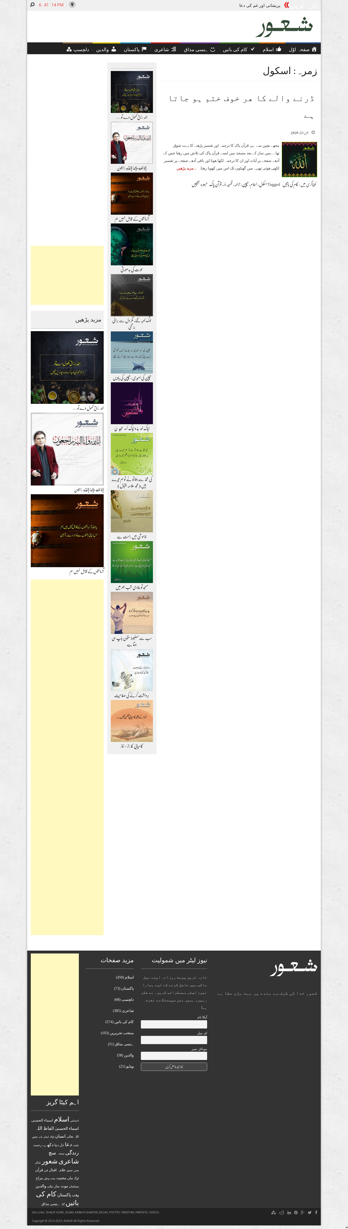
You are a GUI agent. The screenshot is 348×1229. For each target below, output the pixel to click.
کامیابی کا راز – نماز (132, 746)
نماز (57, 1186)
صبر (76, 1170)
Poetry (114, 1212)
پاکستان (64, 1195)
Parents (141, 1212)
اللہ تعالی (73, 1136)
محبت (61, 1178)
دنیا (56, 1145)
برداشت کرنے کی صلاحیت (131, 695)
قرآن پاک (215, 184)
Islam (69, 1212)
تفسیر (230, 184)
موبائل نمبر (199, 1049)
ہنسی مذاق (50, 1204)
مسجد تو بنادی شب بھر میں (132, 587)
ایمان (46, 1136)
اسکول (263, 184)
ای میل (202, 1033)
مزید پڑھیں (185, 168)
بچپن (245, 184)
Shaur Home (55, 1212)
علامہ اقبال (57, 1170)
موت (64, 1186)
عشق (70, 1170)
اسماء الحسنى (42, 1120)
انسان (60, 1136)
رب (44, 1145)
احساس (74, 1120)
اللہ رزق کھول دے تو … (88, 408)
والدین (41, 1186)
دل (62, 1145)
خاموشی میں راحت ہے (132, 537)
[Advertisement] (67, 275)
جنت (76, 1145)
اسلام (253, 184)
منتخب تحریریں (122, 1033)
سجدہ (60, 1153)
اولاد (52, 1136)
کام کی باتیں (290, 184)
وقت (75, 1195)
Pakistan (127, 1212)
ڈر (224, 184)
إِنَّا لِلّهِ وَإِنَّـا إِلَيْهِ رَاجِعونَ (89, 490)
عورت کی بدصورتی (131, 270)
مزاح (39, 1178)
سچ (52, 1152)
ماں (70, 1178)
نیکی (50, 1186)
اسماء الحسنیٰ (67, 1128)
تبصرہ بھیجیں (199, 184)
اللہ (38, 1128)
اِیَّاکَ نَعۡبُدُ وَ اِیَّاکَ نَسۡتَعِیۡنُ (132, 428)
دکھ (50, 1144)
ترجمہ (237, 184)
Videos (154, 1212)
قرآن (39, 1170)
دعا (68, 1144)
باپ (40, 1136)
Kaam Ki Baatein (86, 1212)
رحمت (37, 1145)
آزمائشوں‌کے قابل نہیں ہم (86, 571)
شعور (50, 1161)
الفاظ (48, 1128)
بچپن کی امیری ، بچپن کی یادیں (132, 378)
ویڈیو (130, 1066)
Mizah (103, 1212)
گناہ (62, 1204)
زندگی (72, 1153)
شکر (38, 1162)
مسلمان (74, 1186)
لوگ (76, 1178)
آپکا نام (202, 1017)
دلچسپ (127, 999)
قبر (46, 1170)
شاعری (68, 1161)
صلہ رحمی (270, 5)
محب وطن (49, 1178)
